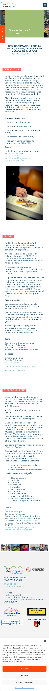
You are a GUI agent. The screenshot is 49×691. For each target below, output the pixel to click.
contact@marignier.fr (14, 586)
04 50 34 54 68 (12, 362)
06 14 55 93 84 (30, 521)
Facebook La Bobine (15, 370)
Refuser (24, 675)
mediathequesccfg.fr (15, 160)
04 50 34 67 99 (12, 156)
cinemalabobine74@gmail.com (20, 366)
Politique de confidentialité (24, 688)
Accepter (25, 669)
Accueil (14, 54)
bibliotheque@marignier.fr (17, 158)
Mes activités (24, 54)
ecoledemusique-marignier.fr (18, 530)
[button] (45, 641)
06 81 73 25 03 (22, 518)
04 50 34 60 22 (11, 584)
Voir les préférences (24, 682)
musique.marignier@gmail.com (20, 527)
